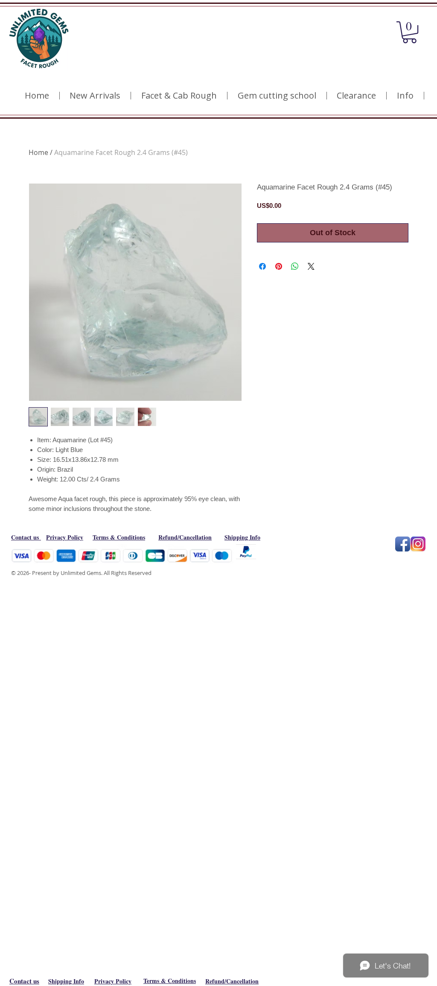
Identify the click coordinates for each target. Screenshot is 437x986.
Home (38, 152)
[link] (409, 32)
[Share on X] (311, 266)
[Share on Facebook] (262, 266)
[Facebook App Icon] (402, 544)
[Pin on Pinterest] (279, 266)
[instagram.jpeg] (418, 544)
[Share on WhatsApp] (295, 266)
